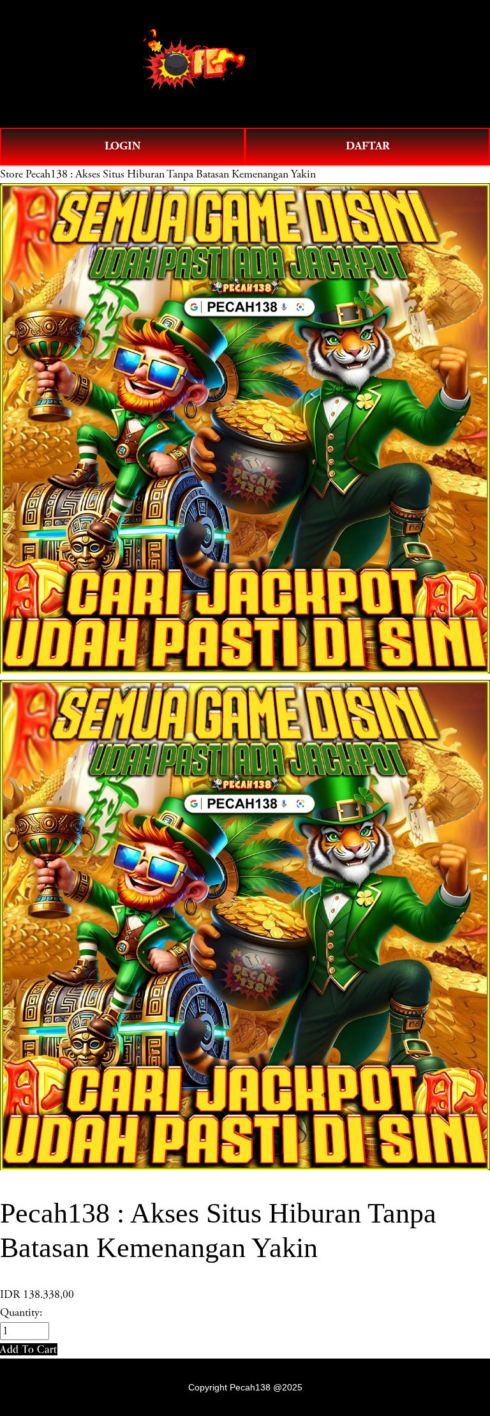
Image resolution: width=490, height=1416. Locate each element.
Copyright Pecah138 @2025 (245, 1387)
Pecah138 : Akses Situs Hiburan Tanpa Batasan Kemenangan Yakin (171, 174)
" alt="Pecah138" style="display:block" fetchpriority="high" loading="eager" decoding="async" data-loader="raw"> (245, 63)
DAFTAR (368, 146)
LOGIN (122, 146)
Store (11, 174)
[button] (28, 1349)
